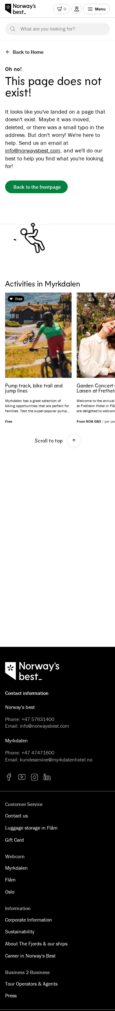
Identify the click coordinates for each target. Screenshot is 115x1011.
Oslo (9, 891)
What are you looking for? (47, 28)
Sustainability (19, 931)
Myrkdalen (16, 868)
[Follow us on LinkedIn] (47, 777)
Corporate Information (28, 919)
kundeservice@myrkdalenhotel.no (56, 759)
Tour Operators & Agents (31, 983)
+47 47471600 (37, 752)
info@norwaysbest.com (32, 150)
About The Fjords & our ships (36, 943)
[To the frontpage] (23, 9)
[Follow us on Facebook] (9, 777)
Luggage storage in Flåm (31, 827)
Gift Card (14, 840)
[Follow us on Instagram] (34, 777)
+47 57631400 (37, 719)
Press (11, 995)
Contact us (16, 815)
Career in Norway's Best (30, 955)
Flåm (10, 879)
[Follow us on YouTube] (22, 777)
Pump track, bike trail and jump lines (34, 388)
